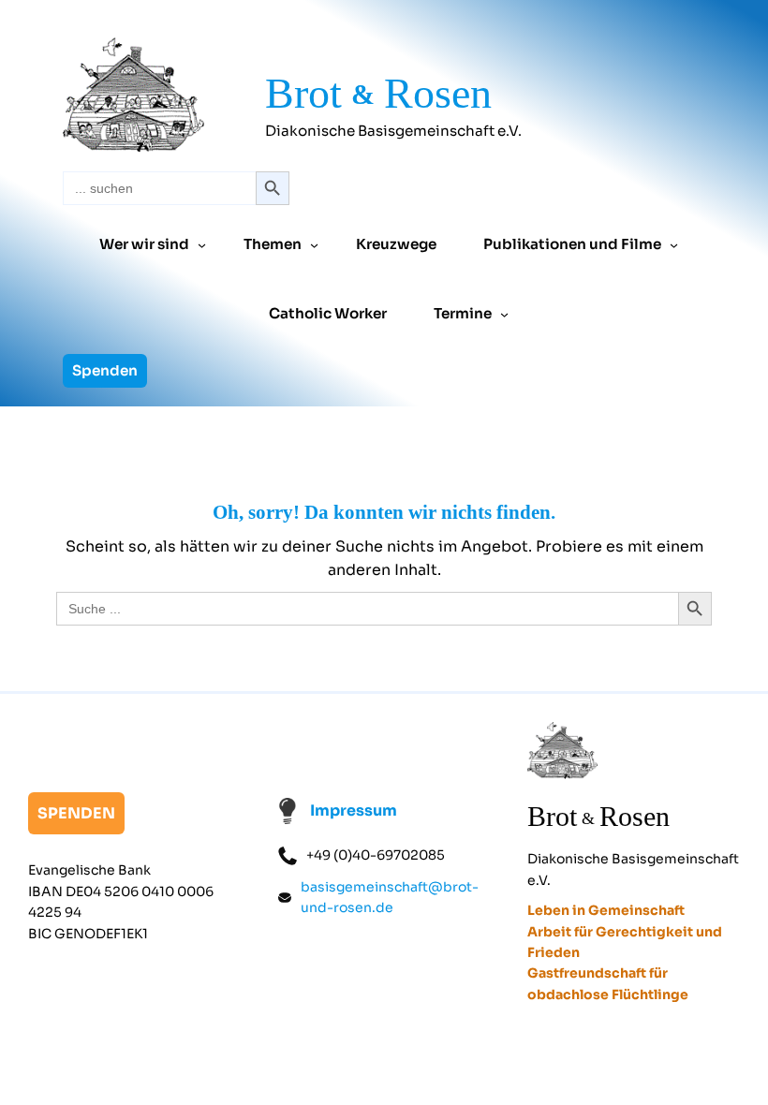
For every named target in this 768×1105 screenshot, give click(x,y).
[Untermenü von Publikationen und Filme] (674, 245)
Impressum (353, 810)
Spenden (105, 370)
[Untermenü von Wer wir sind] (202, 245)
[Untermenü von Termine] (504, 314)
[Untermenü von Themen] (314, 245)
